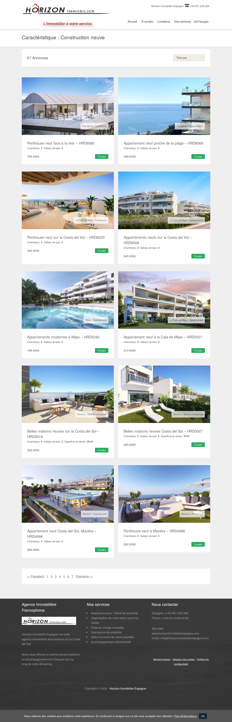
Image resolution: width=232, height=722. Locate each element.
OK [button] (203, 716)
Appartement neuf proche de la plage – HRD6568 (163, 143)
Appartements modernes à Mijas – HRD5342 (63, 336)
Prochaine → (84, 576)
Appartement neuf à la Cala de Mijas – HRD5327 (163, 336)
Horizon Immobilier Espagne (127, 688)
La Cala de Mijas (84, 220)
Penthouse (101, 126)
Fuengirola (87, 126)
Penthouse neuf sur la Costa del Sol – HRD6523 (66, 237)
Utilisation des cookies (184, 659)
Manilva (81, 414)
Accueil (132, 21)
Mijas (88, 320)
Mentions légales (161, 659)
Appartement (196, 126)
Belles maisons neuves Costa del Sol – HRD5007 (163, 431)
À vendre (147, 21)
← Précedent (35, 576)
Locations (164, 21)
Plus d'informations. (185, 716)
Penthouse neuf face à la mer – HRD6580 (60, 143)
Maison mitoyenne (97, 414)
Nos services (182, 21)
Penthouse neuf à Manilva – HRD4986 (154, 530)
